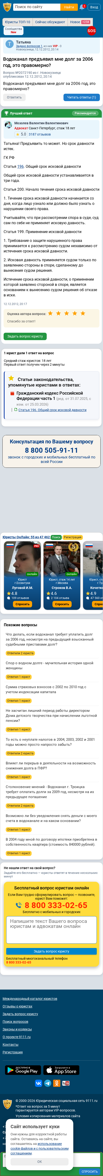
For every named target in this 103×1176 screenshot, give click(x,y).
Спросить (22, 604)
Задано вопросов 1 (29, 46)
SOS (92, 30)
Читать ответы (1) (81, 97)
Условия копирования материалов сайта (48, 1116)
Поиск (56, 537)
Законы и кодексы (17, 1029)
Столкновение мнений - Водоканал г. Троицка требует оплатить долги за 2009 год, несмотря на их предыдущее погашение (50, 792)
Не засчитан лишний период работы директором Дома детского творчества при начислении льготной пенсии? (51, 715)
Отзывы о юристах (17, 1006)
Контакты (10, 1044)
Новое (79, 22)
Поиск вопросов (15, 1022)
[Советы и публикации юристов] (7, 7)
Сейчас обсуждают (50, 22)
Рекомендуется (85, 113)
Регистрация (72, 537)
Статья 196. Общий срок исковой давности (52, 410)
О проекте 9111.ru (17, 1037)
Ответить (14, 97)
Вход (94, 7)
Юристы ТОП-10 (17, 22)
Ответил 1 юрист (18, 677)
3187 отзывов (36, 134)
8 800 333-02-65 (55, 905)
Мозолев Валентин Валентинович (41, 123)
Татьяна (23, 42)
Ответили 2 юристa (20, 653)
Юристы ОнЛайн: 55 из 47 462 (27, 537)
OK (39, 1162)
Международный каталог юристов (30, 999)
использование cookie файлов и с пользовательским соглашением (40, 1148)
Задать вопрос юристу (25, 336)
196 (20, 166)
